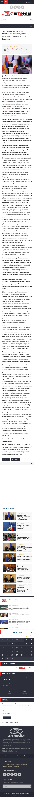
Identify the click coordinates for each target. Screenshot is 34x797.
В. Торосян (20, 795)
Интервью (17, 766)
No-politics (11, 766)
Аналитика (24, 764)
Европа (9, 49)
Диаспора (17, 764)
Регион (14, 49)
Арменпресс (6, 108)
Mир (18, 49)
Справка (5, 766)
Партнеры (19, 756)
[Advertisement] (17, 484)
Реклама (26, 756)
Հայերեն (15, 459)
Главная (7, 756)
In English (6, 459)
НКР (8, 51)
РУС (6, 2)
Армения (23, 49)
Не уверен (7, 713)
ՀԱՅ (2, 2)
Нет (6, 711)
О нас (13, 756)
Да (5, 709)
